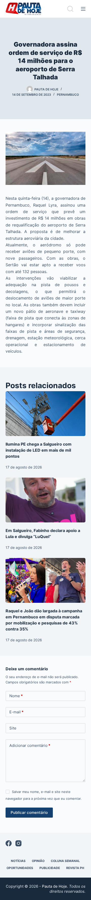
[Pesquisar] (70, 9)
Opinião (38, 861)
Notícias (18, 861)
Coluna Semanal (65, 861)
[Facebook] (9, 843)
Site (12, 728)
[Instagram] (18, 843)
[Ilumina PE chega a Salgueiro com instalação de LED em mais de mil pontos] (46, 413)
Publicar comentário (29, 812)
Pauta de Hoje (54, 886)
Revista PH (75, 868)
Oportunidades (20, 868)
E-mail (16, 712)
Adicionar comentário (29, 745)
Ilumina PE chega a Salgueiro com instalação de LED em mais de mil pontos (39, 450)
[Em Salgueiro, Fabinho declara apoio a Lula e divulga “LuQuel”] (46, 500)
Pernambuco (68, 94)
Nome (16, 695)
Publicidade (49, 868)
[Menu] (83, 9)
